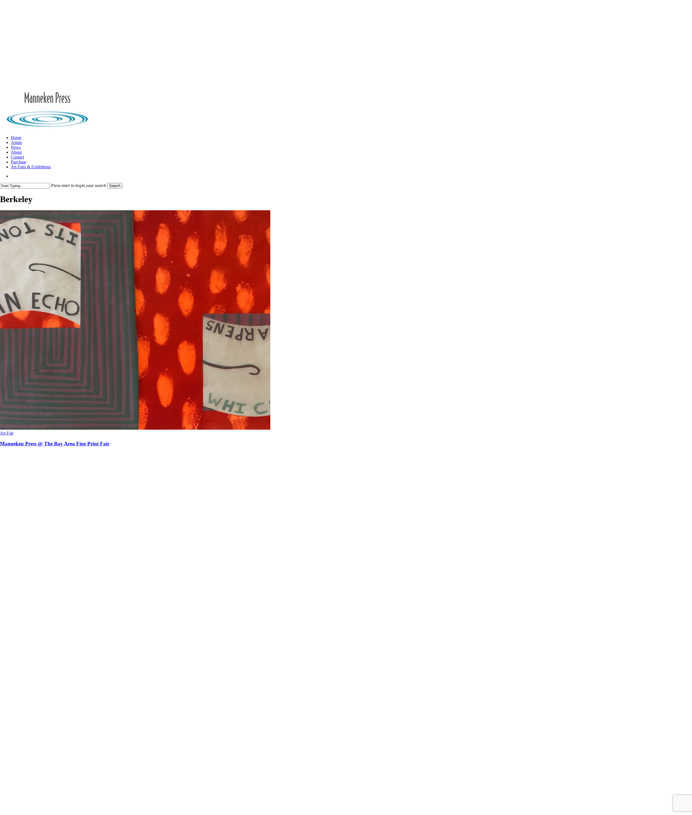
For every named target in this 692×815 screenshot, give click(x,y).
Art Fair (7, 433)
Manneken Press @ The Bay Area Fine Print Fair (54, 443)
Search (114, 186)
